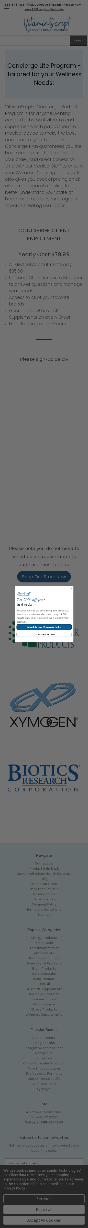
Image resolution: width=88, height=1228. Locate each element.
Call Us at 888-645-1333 (43, 634)
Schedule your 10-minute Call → (44, 627)
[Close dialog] (71, 588)
